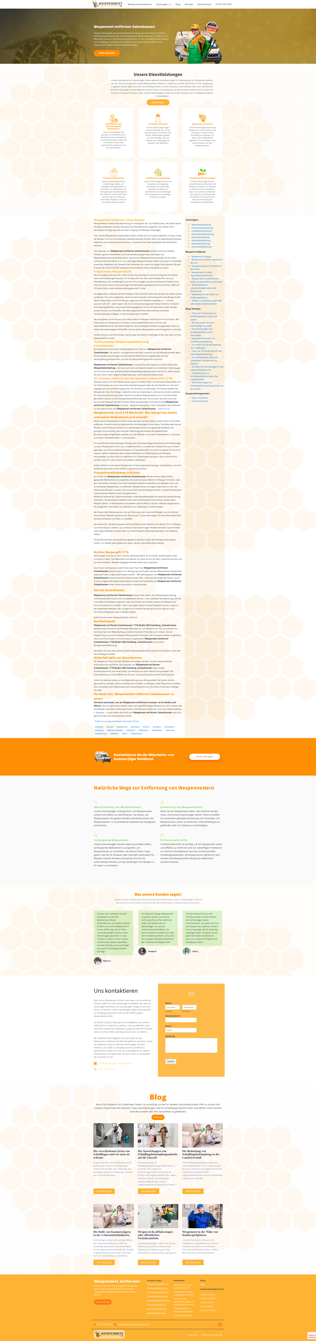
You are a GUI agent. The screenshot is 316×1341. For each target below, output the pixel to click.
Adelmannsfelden (115, 730)
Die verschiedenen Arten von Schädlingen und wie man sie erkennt (204, 360)
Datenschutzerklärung (211, 1335)
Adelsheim (143, 730)
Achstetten (169, 726)
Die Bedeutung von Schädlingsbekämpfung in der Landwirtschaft (204, 376)
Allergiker (100, 712)
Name (169, 1003)
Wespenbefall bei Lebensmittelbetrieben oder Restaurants (203, 288)
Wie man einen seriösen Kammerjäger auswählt (202, 324)
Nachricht (170, 1036)
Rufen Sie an (164, 408)
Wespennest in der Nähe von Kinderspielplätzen (204, 296)
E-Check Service (207, 1302)
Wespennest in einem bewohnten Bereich (206, 261)
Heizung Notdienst (208, 1310)
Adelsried (170, 730)
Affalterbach (136, 733)
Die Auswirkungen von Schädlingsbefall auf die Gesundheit (201, 332)
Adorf (124, 733)
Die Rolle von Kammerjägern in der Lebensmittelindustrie (207, 368)
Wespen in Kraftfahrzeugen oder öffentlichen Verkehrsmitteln (206, 302)
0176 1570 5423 (224, 4)
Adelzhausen (101, 733)
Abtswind (135, 726)
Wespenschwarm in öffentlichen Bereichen (205, 268)
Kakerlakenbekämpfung (203, 234)
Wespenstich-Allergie (201, 256)
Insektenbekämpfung (202, 231)
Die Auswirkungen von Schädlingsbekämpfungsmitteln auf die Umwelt (206, 385)
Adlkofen (114, 733)
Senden (170, 1061)
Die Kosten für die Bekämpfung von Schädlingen (205, 346)
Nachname (186, 1011)
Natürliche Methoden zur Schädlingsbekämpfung (202, 340)
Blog (178, 4)
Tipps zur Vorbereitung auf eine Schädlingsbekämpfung (206, 353)
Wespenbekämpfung (201, 224)
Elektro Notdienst (200, 398)
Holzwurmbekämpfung (202, 228)
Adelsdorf (130, 730)
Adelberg (99, 730)
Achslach (157, 726)
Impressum (193, 1335)
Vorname (168, 1011)
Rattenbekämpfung (201, 243)
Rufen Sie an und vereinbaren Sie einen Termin (117, 721)
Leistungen (162, 4)
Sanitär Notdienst (200, 401)
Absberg (99, 726)
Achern (146, 726)
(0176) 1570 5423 (103, 1302)
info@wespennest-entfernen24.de (115, 1063)
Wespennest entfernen (140, 4)
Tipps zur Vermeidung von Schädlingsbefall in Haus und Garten (203, 316)
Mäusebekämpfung (201, 237)
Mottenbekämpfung (201, 240)
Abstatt (109, 726)
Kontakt (189, 4)
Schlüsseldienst (206, 1306)
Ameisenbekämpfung (201, 246)
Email (168, 1026)
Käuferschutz (204, 4)
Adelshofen (157, 730)
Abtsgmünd (122, 726)
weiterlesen (104, 1191)
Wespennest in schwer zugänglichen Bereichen (201, 274)
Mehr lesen (158, 1117)
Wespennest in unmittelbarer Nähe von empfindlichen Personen (206, 280)
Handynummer (173, 1016)
